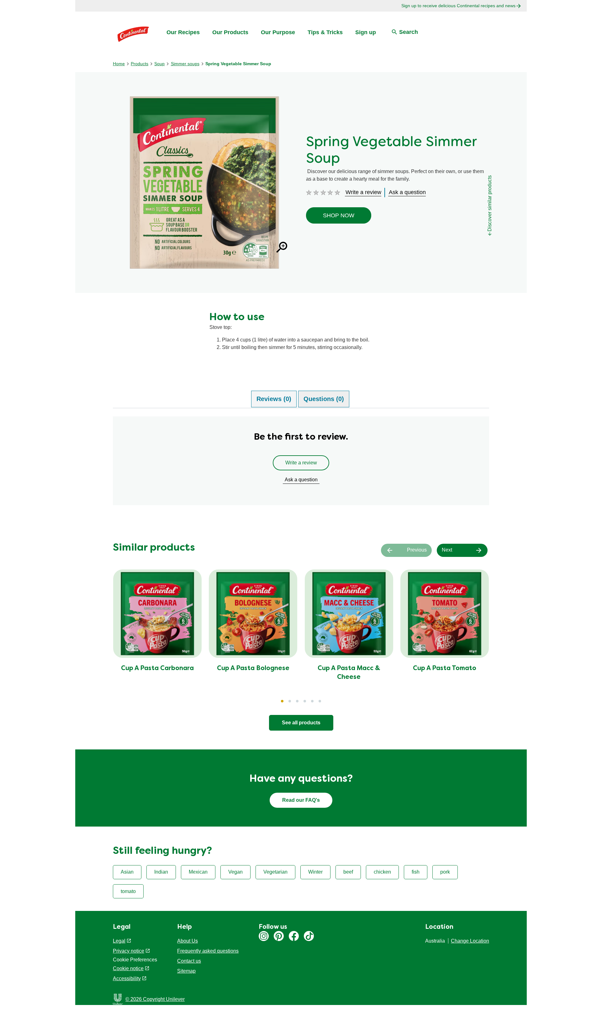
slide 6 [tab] (320, 701)
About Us (187, 941)
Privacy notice (128, 951)
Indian (161, 872)
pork (445, 872)
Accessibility (127, 978)
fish (416, 872)
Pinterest (279, 936)
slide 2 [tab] (289, 701)
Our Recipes (183, 32)
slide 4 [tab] (305, 701)
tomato (128, 891)
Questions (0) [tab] (324, 398)
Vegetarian (275, 872)
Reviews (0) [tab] (273, 398)
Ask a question (301, 479)
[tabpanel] (301, 463)
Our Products (230, 32)
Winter (315, 872)
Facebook (294, 936)
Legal (119, 941)
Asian (127, 872)
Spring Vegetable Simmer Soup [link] (238, 63)
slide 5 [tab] (312, 701)
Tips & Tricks (325, 32)
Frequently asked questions (208, 951)
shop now (338, 215)
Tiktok (309, 936)
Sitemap (186, 971)
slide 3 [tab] (297, 701)
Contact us (189, 961)
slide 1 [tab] (282, 701)
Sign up (365, 32)
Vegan (235, 872)
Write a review (301, 462)
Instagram (264, 936)
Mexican (198, 872)
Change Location (470, 941)
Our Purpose (278, 32)
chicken (382, 872)
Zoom (281, 247)
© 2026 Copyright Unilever (155, 999)
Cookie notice (128, 968)
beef (348, 872)
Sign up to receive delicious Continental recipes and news (458, 5)
